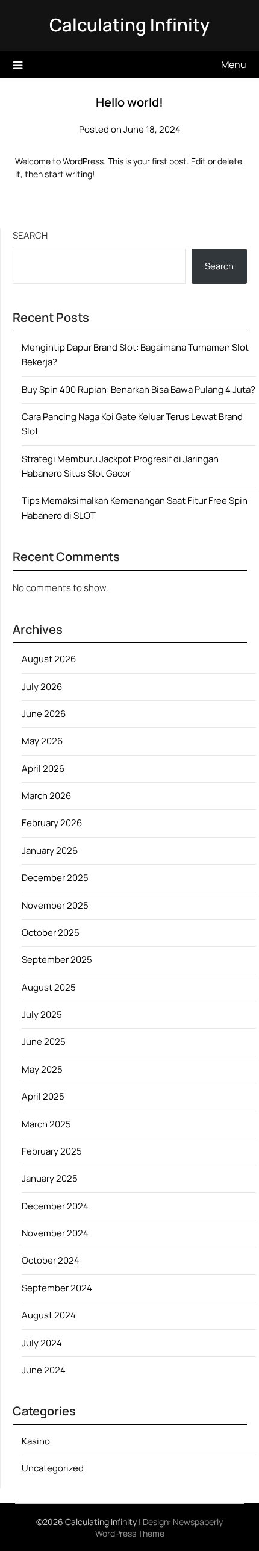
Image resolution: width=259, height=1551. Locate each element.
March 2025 (46, 1124)
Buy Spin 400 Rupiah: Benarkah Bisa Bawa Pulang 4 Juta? (138, 389)
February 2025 (52, 1151)
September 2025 (57, 959)
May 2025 (42, 1069)
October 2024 (51, 1260)
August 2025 (49, 987)
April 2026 (43, 768)
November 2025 (55, 905)
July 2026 (42, 686)
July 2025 (42, 1014)
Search (30, 235)
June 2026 (44, 713)
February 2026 (52, 822)
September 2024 (57, 1288)
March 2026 (46, 795)
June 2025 (44, 1041)
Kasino (36, 1441)
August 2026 (49, 659)
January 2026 (50, 850)
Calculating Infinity (129, 25)
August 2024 (49, 1315)
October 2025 (51, 932)
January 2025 (50, 1178)
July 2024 (42, 1342)
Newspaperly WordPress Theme (159, 1527)
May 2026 (42, 741)
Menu (233, 64)
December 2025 (55, 877)
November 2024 (55, 1233)
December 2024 (55, 1206)
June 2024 (44, 1370)
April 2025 (43, 1096)
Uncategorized (53, 1468)
